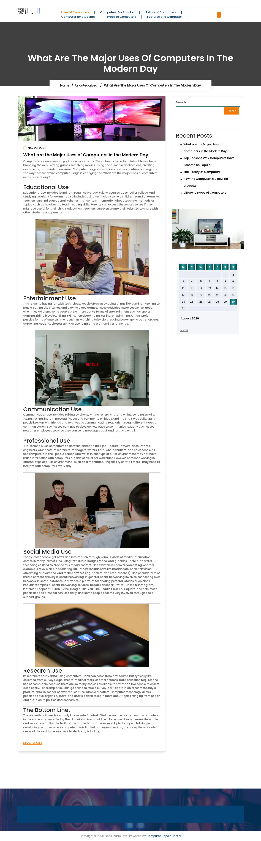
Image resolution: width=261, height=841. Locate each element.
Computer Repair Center (163, 836)
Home (64, 85)
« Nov (184, 330)
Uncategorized (86, 85)
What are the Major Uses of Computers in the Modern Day (205, 147)
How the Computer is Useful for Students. (205, 182)
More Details (32, 743)
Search (181, 102)
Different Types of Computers (204, 193)
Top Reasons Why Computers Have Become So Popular (208, 161)
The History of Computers (202, 172)
